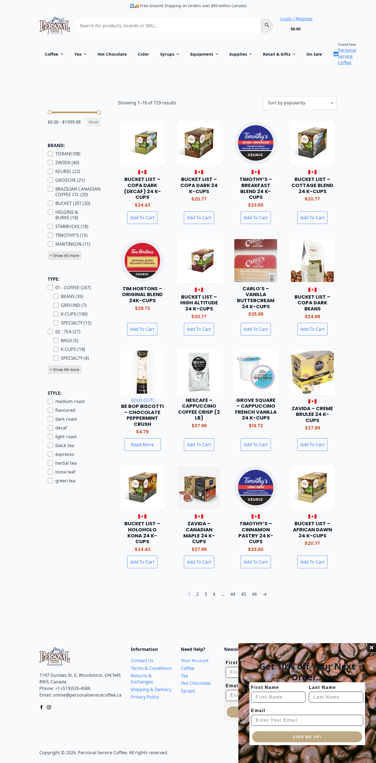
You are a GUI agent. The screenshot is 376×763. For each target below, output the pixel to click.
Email (258, 710)
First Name (265, 687)
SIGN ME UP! (307, 737)
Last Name (322, 687)
